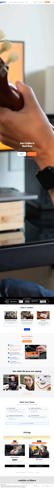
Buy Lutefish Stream (31, 154)
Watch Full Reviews (27, 393)
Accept (47, 485)
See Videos (27, 329)
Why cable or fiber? (34, 411)
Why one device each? (12, 419)
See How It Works (22, 154)
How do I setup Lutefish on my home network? (16, 411)
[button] (22, 2)
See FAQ (32, 423)
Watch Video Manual (27, 341)
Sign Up (41, 2)
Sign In (35, 2)
